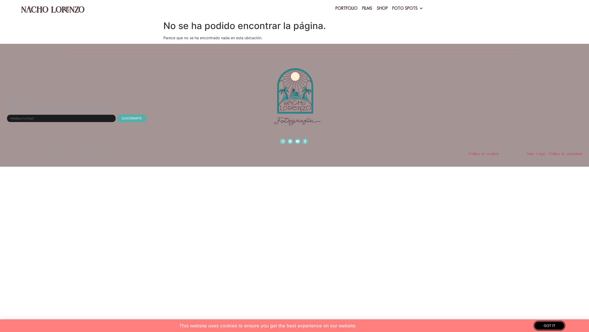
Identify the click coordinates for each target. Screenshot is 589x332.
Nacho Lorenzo (52, 9)
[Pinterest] (290, 141)
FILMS (367, 8)
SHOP (382, 8)
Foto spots (405, 8)
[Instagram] (282, 141)
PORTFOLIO (346, 8)
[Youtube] (297, 141)
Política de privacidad (565, 154)
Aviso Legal (535, 154)
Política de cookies (484, 154)
